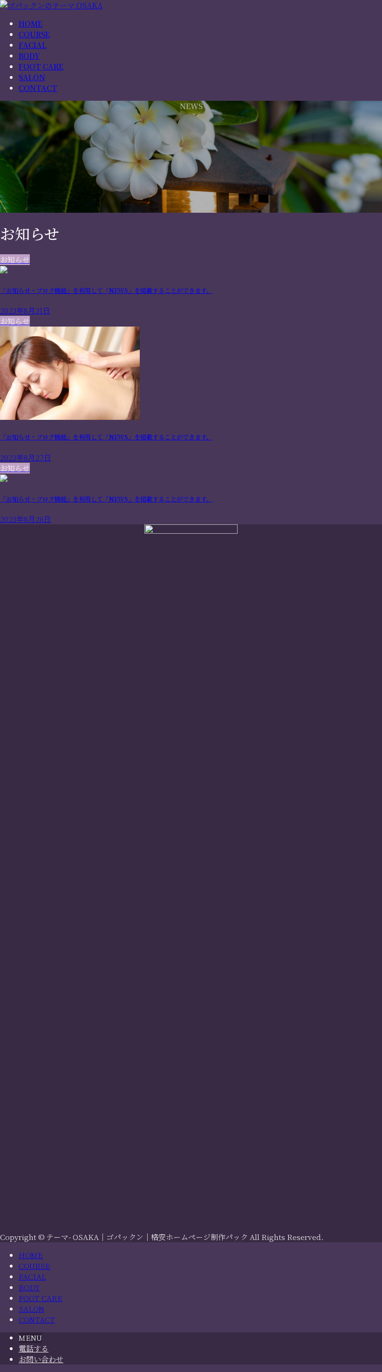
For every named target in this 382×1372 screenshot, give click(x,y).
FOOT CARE (40, 1298)
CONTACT (37, 1319)
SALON (31, 1308)
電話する (33, 1348)
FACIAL (32, 1276)
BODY (29, 1287)
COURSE (34, 1266)
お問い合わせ (41, 1359)
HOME (31, 1255)
